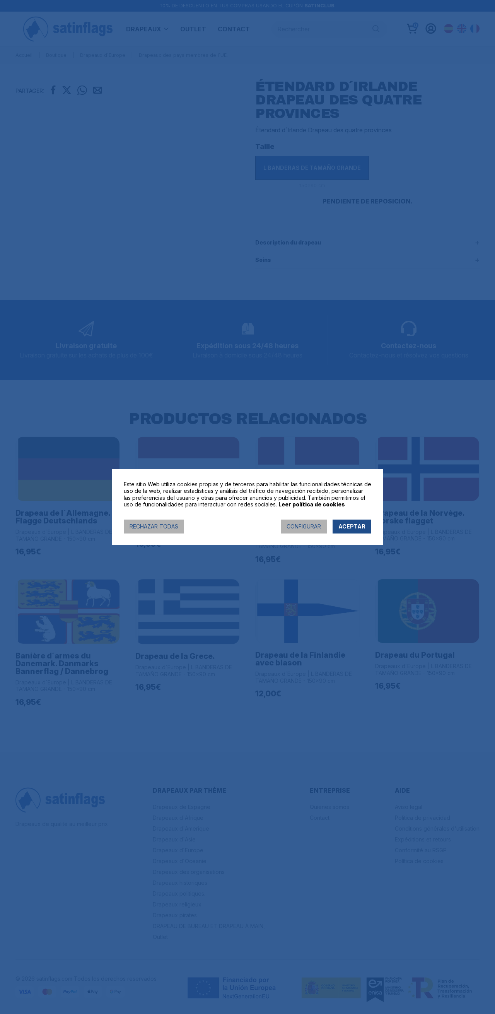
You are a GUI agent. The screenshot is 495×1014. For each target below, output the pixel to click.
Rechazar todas (154, 526)
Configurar (304, 526)
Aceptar (351, 526)
